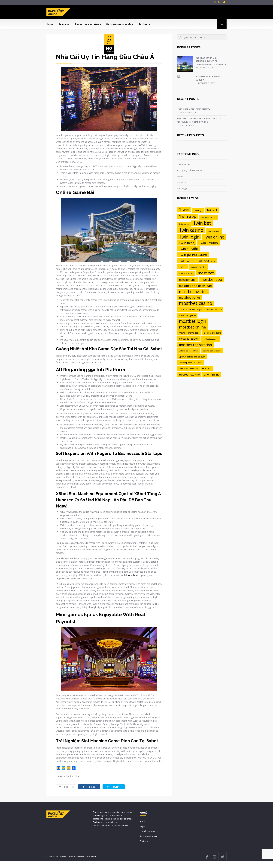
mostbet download (214, 309)
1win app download (208, 217)
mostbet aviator (193, 291)
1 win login (198, 210)
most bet (206, 272)
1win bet (202, 223)
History (181, 176)
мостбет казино (189, 374)
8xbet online (73, 776)
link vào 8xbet (131, 575)
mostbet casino (195, 303)
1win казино (208, 243)
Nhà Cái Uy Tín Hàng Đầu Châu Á (105, 57)
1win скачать (206, 260)
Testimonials (183, 164)
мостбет (206, 368)
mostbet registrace (210, 339)
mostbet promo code (189, 332)
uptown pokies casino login (192, 356)
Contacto (144, 24)
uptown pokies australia (189, 351)
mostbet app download (195, 286)
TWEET (113, 786)
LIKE (68, 787)
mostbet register (189, 338)
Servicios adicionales (119, 24)
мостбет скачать (211, 374)
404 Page (182, 188)
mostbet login (192, 321)
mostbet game (187, 315)
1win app (187, 216)
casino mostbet (186, 273)
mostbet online (192, 327)
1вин (183, 266)
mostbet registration (195, 345)
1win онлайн (188, 249)
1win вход (187, 243)
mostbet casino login (190, 309)
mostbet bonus (189, 297)
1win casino (191, 230)
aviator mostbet (198, 266)
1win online (214, 237)
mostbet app (211, 279)
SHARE (88, 786)
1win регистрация (193, 254)
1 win (184, 209)
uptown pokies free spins (190, 362)
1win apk (212, 210)
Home (49, 24)
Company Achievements (189, 170)
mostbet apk (187, 280)
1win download (214, 231)
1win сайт (186, 260)
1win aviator (184, 224)
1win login (189, 236)
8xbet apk (61, 776)
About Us (182, 182)
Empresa (64, 24)
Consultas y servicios (88, 24)
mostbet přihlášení (212, 333)
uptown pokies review (188, 368)
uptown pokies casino (212, 351)
